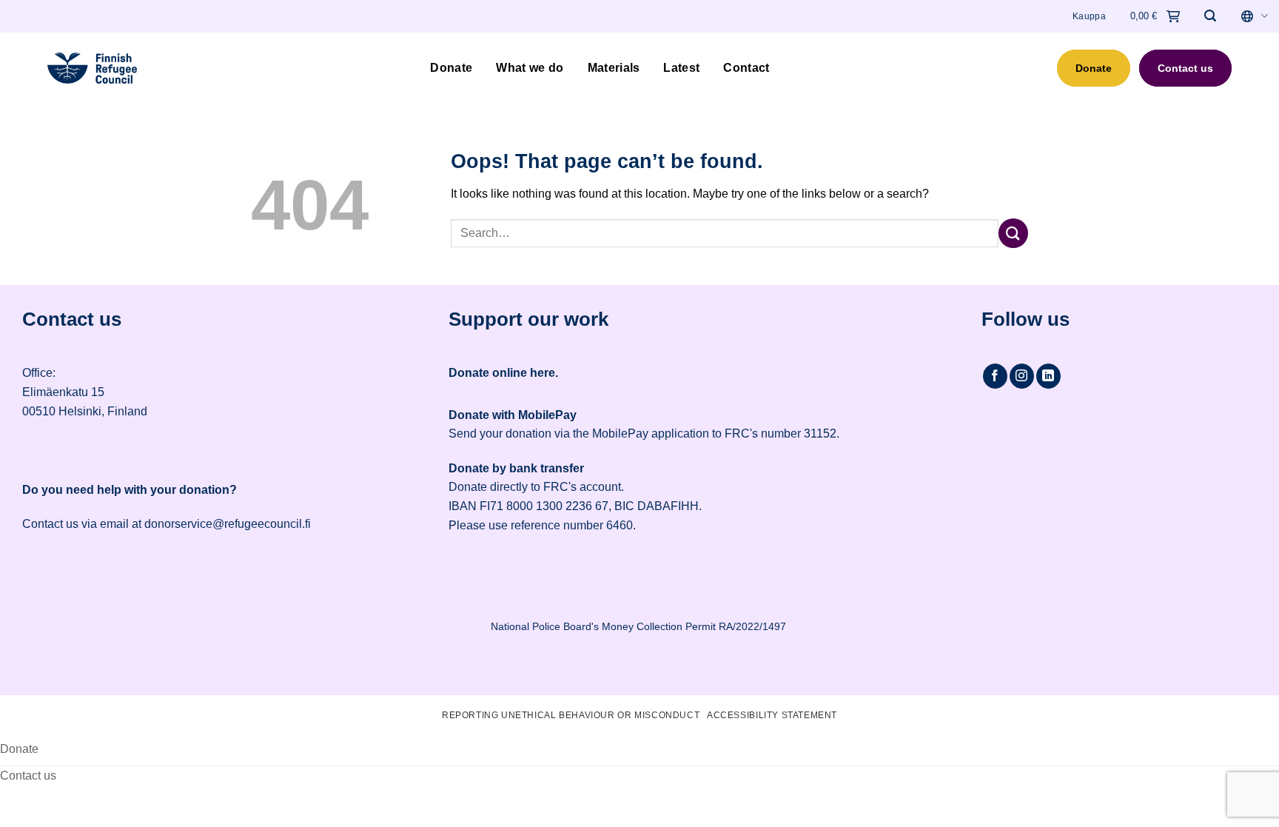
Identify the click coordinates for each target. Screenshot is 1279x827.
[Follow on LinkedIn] (1048, 376)
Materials (614, 67)
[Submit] (1013, 232)
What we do (529, 67)
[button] (1210, 16)
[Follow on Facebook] (995, 376)
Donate (451, 67)
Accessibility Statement (772, 715)
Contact (746, 67)
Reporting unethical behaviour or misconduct (570, 715)
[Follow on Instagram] (1022, 376)
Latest (681, 67)
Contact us (1185, 68)
